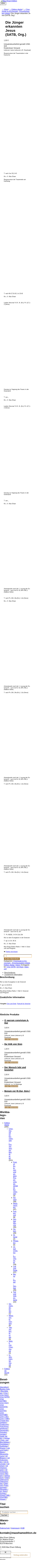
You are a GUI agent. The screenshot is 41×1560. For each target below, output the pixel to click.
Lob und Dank (15, 1268)
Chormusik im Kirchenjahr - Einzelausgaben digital (16, 11)
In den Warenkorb (12, 959)
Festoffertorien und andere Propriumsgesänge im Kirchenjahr (15, 1178)
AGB (22, 1528)
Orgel (7, 1478)
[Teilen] (7, 1557)
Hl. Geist (15, 1236)
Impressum (15, 1528)
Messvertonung (4, 1455)
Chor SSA (4, 1403)
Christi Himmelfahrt (4, 1421)
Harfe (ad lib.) (3, 1437)
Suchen (4, 1515)
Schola (2, 1493)
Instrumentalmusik (11, 1360)
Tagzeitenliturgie (10, 1332)
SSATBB (3, 1497)
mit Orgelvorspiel (4, 1468)
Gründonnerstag (3, 1433)
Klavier (2, 1448)
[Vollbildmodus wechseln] (4, 1557)
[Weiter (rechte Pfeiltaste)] (4, 1559)
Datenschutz (5, 1528)
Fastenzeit (15, 1213)
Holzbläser (4, 1444)
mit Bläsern (4, 1457)
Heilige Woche (14, 1222)
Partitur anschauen (12, 951)
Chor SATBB (3, 1400)
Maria (2, 1452)
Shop (6, 9)
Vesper (2, 1499)
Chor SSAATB (3, 1406)
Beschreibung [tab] (9, 973)
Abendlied (4, 1387)
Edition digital (17, 9)
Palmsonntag (4, 1486)
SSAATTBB (4, 1495)
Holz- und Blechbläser (4, 1441)
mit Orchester (4, 1463)
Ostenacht (4, 1480)
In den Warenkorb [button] (11, 1039)
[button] (1, 1549)
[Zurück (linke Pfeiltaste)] (1, 1559)
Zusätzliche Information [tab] (13, 975)
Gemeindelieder (11, 1308)
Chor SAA (4, 1395)
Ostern (17, 965)
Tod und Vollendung (15, 1296)
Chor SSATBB (3, 1414)
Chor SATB (11, 967)
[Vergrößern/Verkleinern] (1, 1557)
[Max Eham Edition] (9, 1)
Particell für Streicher (23, 1003)
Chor (6, 1393)
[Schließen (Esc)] (10, 1557)
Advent (14, 1199)
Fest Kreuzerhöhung (4, 1427)
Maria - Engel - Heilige (14, 1281)
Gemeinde (4, 1430)
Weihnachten (15, 1205)
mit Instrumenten (5, 1460)
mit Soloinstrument (4, 1472)
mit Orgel (19, 967)
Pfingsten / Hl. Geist (4, 1490)
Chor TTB (4, 1417)
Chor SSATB (3, 1410)
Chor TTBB (4, 1419)
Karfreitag (4, 1446)
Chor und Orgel (11, 1003)
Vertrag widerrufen (20, 1555)
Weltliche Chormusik (11, 1346)
